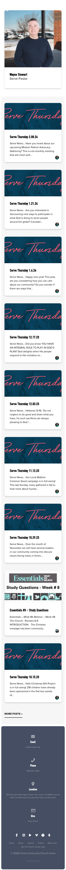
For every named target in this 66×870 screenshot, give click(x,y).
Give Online (33, 821)
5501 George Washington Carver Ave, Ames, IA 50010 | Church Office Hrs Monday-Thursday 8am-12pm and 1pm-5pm (33, 796)
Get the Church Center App (33, 846)
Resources (52, 843)
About (21, 843)
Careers (30, 843)
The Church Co (32, 861)
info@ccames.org (33, 747)
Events (41, 843)
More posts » (13, 714)
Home (11, 843)
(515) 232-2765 (33, 770)
